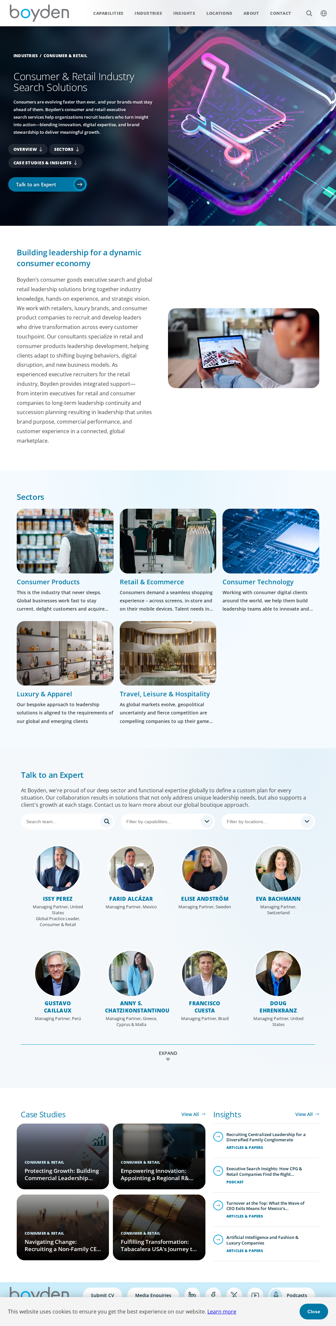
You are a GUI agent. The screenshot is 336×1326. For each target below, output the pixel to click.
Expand (168, 1053)
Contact (280, 13)
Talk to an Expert (36, 184)
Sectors (64, 149)
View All (190, 1114)
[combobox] (168, 821)
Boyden (39, 13)
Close (313, 1311)
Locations (219, 13)
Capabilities (108, 13)
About (251, 13)
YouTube (255, 1295)
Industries (148, 13)
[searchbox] (162, 821)
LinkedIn (192, 1295)
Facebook (213, 1295)
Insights (184, 13)
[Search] (68, 821)
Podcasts (297, 1295)
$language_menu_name (323, 13)
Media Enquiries (153, 1295)
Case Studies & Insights (42, 163)
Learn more (221, 1311)
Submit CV (102, 1295)
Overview (25, 149)
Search (309, 13)
